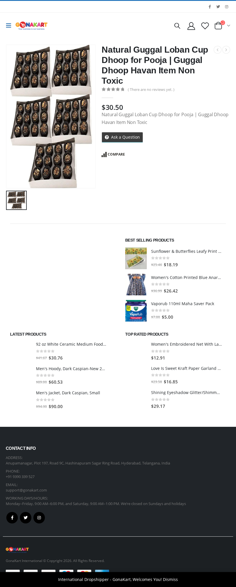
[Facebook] (210, 6)
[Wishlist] (205, 26)
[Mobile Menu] (10, 25)
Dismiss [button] (170, 579)
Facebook (12, 517)
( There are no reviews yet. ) (151, 89)
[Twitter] (218, 6)
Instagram (39, 517)
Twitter (25, 517)
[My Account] (191, 26)
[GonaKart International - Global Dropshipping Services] (31, 26)
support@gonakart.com (26, 490)
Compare (116, 154)
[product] (136, 258)
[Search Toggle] (177, 25)
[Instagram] (226, 6)
